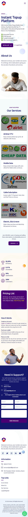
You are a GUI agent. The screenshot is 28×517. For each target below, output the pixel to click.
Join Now (12, 243)
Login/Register (5, 490)
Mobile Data (8, 163)
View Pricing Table (19, 300)
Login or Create (5, 323)
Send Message (14, 421)
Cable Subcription (10, 192)
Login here (19, 45)
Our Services (4, 488)
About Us (3, 485)
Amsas (10, 501)
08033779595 (7, 386)
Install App (6, 45)
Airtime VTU (8, 134)
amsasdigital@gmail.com (10, 390)
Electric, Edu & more (11, 222)
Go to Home (4, 482)
